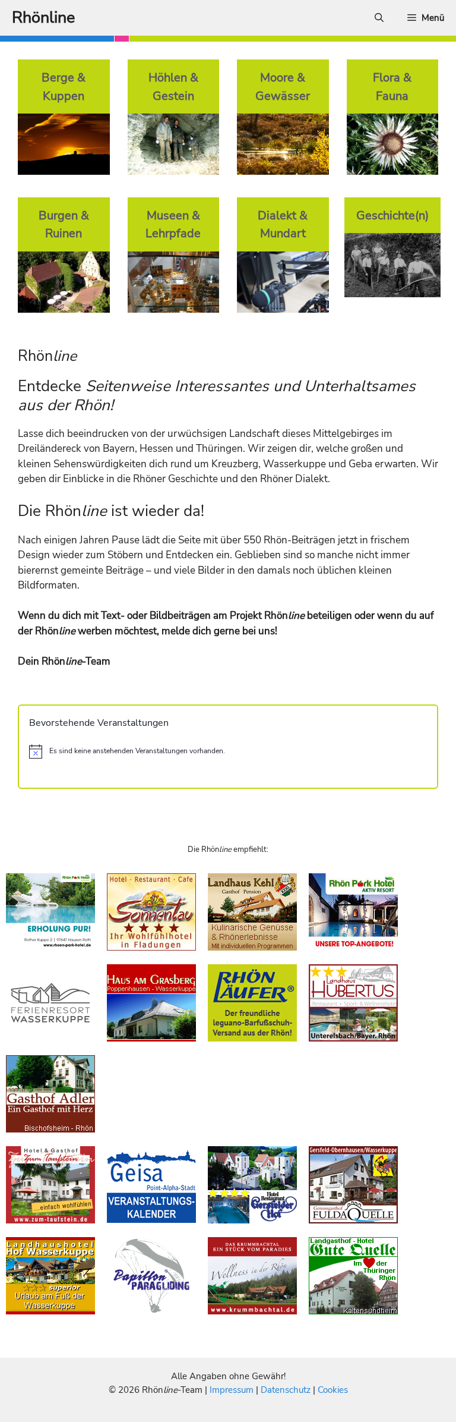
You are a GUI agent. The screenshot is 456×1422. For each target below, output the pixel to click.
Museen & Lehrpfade (173, 224)
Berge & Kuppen (64, 86)
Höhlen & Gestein (173, 86)
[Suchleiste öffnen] (379, 18)
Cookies (333, 1390)
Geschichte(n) (392, 215)
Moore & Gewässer (282, 86)
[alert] (228, 751)
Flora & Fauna (392, 86)
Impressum (233, 1390)
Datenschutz (286, 1390)
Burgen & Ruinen (64, 224)
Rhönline (43, 18)
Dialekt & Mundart (283, 224)
